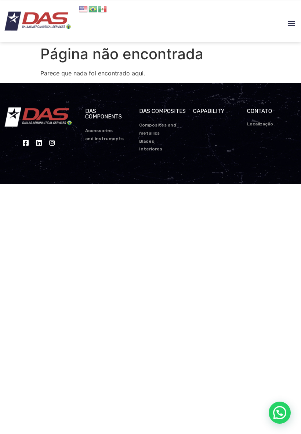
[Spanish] (103, 8)
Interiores (150, 149)
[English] (83, 8)
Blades (146, 141)
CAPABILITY (208, 111)
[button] (291, 23)
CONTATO (259, 111)
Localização (260, 124)
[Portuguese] (93, 8)
